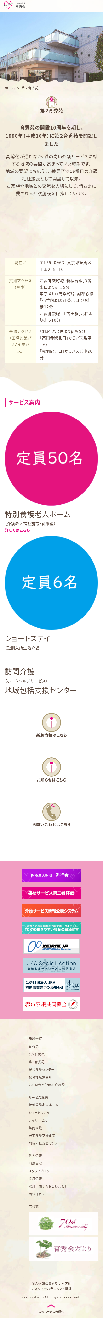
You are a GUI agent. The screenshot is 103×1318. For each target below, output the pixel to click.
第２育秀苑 (37, 1054)
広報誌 (34, 1206)
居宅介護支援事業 (42, 1135)
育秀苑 (34, 1046)
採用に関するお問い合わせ (48, 1186)
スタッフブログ (39, 1171)
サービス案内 (38, 1097)
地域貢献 (35, 1163)
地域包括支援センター (45, 1143)
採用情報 (35, 1179)
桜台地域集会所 (40, 1077)
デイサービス (38, 1120)
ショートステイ (39, 1112)
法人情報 (35, 1156)
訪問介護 (35, 1128)
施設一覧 (35, 1039)
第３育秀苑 (37, 1062)
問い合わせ (37, 1194)
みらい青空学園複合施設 (47, 1085)
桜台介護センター (42, 1069)
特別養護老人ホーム (43, 1105)
